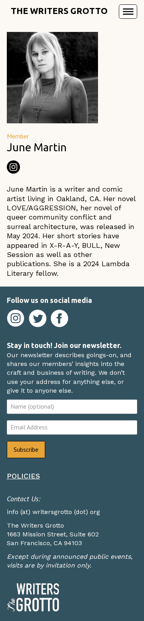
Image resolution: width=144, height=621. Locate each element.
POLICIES (23, 476)
